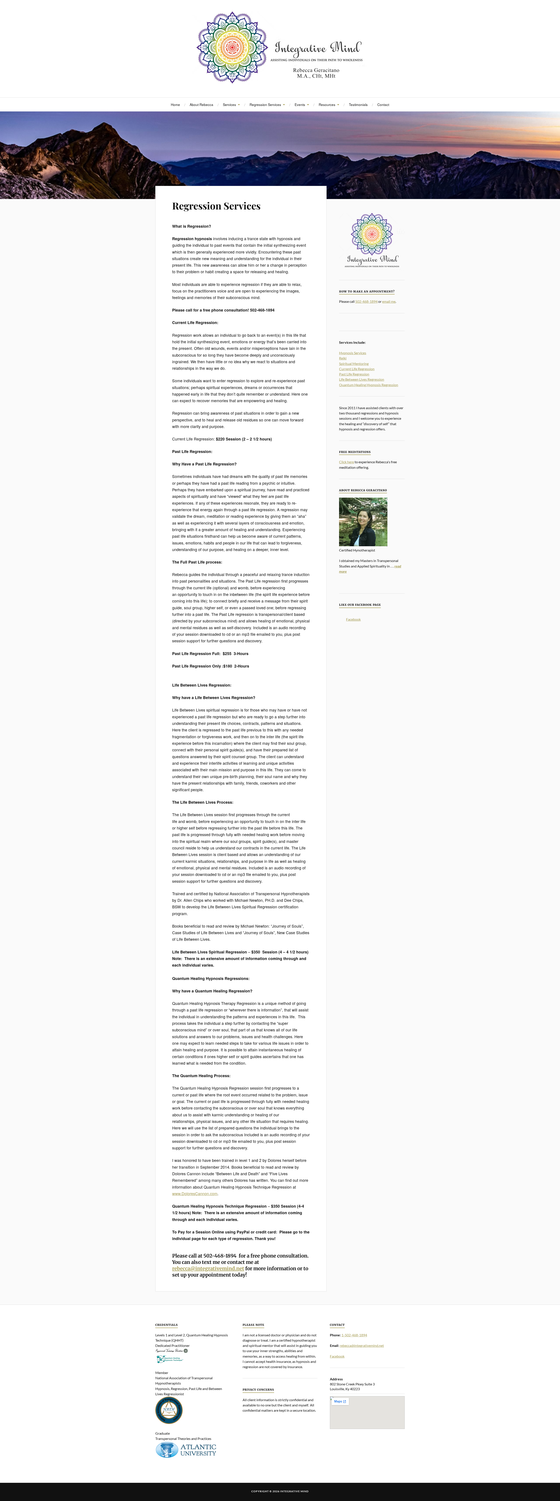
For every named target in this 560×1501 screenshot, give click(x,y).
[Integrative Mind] (280, 48)
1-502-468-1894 (354, 1335)
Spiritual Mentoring (354, 363)
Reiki (342, 358)
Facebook (353, 619)
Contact (383, 104)
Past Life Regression (354, 374)
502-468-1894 (366, 301)
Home (175, 104)
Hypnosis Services (352, 353)
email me (389, 301)
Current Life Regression (356, 369)
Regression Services (265, 104)
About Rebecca (201, 104)
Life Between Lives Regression (361, 379)
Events (300, 104)
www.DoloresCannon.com (194, 1193)
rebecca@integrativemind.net (208, 1268)
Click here (346, 462)
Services (229, 104)
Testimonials (358, 104)
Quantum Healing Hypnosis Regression (368, 385)
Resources (327, 104)
